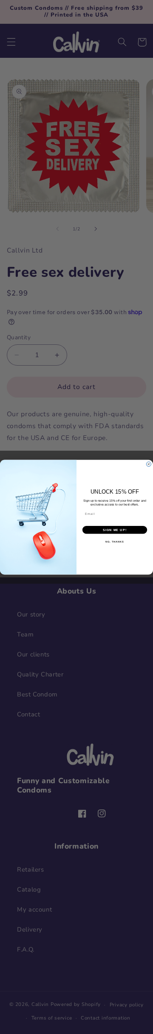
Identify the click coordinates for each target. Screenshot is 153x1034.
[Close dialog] (148, 464)
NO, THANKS (114, 541)
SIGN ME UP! (115, 529)
